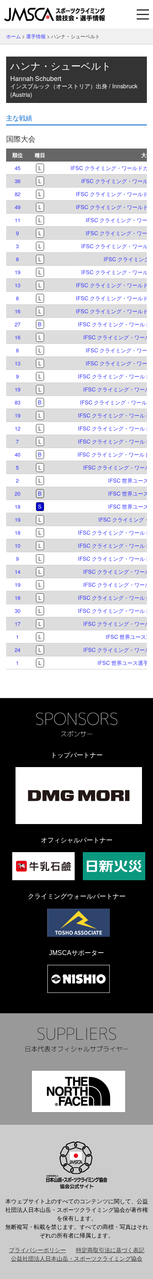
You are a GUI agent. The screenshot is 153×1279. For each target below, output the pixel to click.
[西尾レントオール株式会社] (78, 979)
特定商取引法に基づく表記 (110, 1250)
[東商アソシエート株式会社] (78, 923)
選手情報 (36, 36)
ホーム (13, 36)
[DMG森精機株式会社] (79, 795)
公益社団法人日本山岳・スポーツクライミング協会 (76, 1258)
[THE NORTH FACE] (78, 1091)
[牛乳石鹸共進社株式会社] (43, 866)
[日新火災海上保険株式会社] (114, 866)
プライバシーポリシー (37, 1250)
